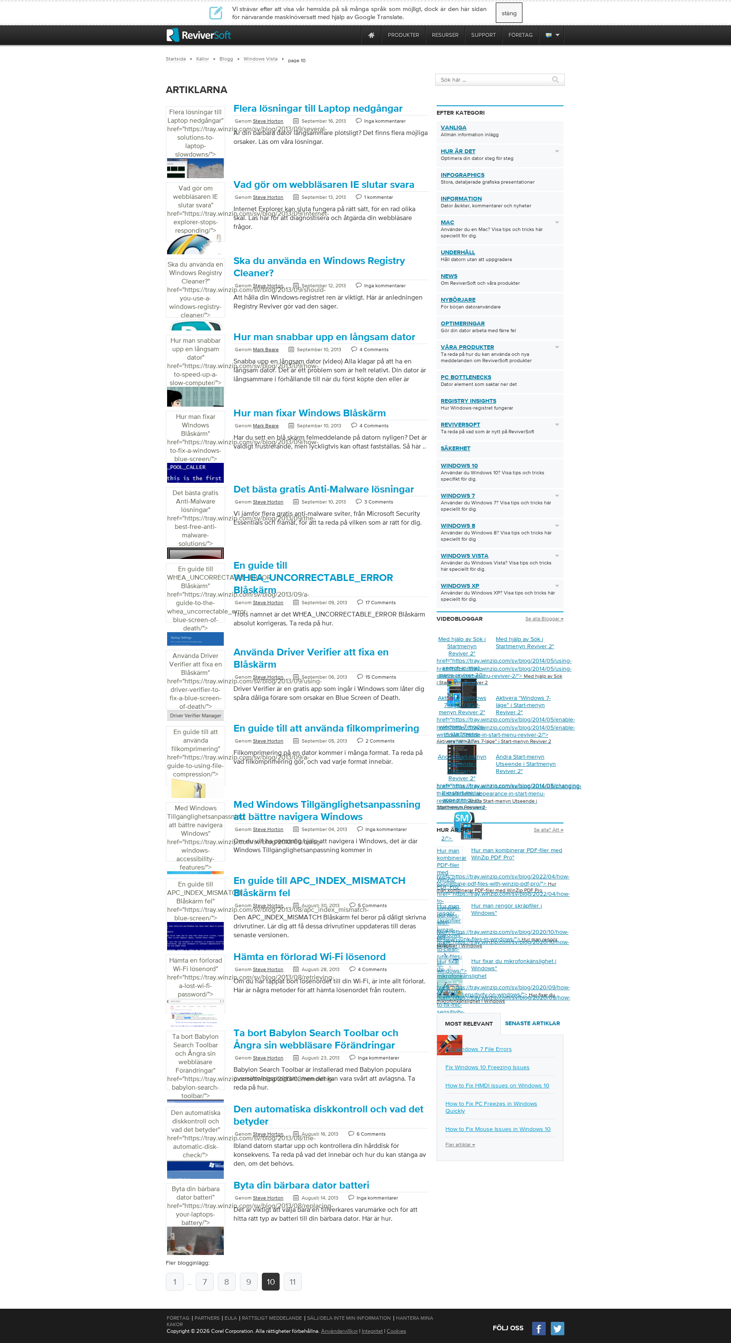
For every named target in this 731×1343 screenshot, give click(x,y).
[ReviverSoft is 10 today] (352, 34)
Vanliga (454, 128)
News (449, 276)
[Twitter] (557, 1334)
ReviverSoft (460, 425)
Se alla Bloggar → (544, 619)
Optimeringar (463, 324)
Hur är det (458, 151)
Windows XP (460, 586)
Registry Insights (468, 401)
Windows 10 (459, 466)
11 (293, 1281)
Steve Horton (268, 121)
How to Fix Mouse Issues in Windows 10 (498, 1129)
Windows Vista (465, 556)
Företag (178, 1318)
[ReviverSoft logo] (199, 35)
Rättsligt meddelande (272, 1318)
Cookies (396, 1331)
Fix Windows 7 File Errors (478, 1049)
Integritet (372, 1331)
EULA (231, 1318)
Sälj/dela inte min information (349, 1318)
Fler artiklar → (460, 1145)
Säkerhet (455, 448)
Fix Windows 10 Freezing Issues (487, 1067)
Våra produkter (467, 347)
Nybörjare (458, 300)
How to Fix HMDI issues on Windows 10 (497, 1085)
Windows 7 (458, 496)
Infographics (462, 175)
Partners (207, 1318)
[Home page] (371, 34)
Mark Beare (266, 349)
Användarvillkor (339, 1331)
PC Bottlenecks (466, 377)
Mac (447, 223)
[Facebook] (539, 1334)
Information (461, 199)
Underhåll (458, 253)
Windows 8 (458, 526)
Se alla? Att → (548, 830)
